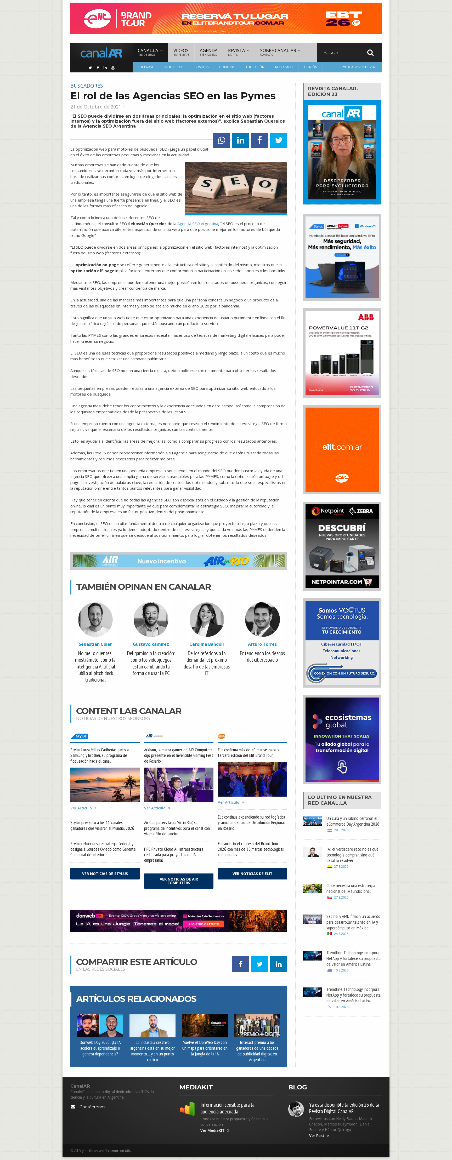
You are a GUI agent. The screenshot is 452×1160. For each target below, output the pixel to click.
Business (201, 67)
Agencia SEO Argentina (197, 223)
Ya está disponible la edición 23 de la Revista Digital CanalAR (344, 1108)
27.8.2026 (341, 866)
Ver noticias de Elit (253, 873)
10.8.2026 (341, 970)
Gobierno (227, 67)
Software (146, 67)
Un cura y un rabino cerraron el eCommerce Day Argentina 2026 (352, 821)
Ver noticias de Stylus (105, 873)
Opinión (310, 67)
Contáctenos (92, 1106)
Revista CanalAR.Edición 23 (333, 91)
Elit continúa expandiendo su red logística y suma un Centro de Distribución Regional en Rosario (251, 822)
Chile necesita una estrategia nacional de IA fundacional (350, 888)
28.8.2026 (341, 830)
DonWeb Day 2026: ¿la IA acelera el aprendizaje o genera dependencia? (100, 1048)
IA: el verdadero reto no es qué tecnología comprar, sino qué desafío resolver (352, 855)
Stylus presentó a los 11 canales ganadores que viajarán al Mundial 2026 (102, 825)
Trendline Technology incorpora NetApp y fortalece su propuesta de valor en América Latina (353, 958)
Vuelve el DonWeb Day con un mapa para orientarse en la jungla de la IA (205, 1048)
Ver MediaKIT (212, 1130)
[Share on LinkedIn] (240, 140)
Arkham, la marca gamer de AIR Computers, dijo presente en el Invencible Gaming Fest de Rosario (178, 755)
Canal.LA (333, 803)
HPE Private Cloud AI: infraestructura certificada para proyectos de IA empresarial (173, 854)
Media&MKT (284, 67)
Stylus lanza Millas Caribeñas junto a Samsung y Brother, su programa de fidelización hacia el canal (99, 755)
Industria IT (174, 67)
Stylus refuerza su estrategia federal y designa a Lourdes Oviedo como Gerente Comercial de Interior (103, 849)
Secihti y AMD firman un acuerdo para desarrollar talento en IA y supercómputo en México (353, 922)
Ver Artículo (81, 808)
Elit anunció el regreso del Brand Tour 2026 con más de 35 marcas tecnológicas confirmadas (251, 849)
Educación (255, 67)
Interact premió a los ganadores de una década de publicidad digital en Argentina (257, 1050)
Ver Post (316, 1136)
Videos (181, 51)
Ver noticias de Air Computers (179, 881)
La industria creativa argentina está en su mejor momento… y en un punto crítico (152, 1050)
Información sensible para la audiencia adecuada (227, 1108)
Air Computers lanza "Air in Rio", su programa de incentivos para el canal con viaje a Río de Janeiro (177, 827)
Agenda (209, 51)
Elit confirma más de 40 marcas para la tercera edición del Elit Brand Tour (249, 752)
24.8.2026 (341, 934)
